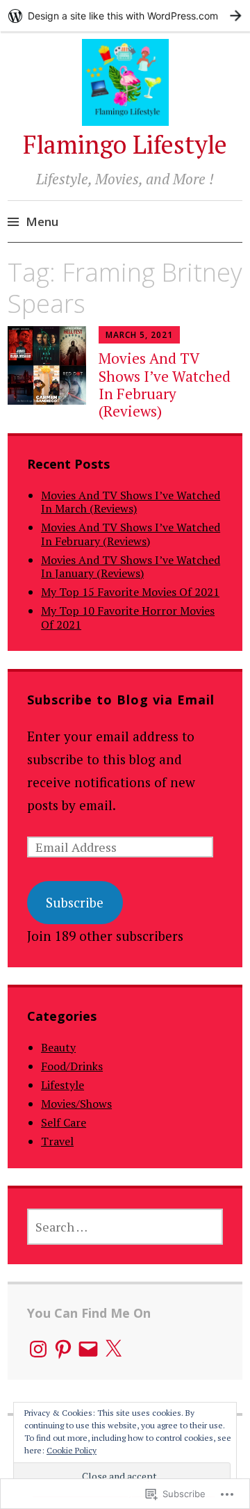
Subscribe (74, 902)
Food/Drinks (72, 1066)
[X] (113, 1349)
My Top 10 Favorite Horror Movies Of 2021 (128, 617)
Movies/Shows (76, 1103)
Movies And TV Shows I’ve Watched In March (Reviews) (130, 501)
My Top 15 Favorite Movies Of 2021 (130, 591)
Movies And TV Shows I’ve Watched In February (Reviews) (165, 384)
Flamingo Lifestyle (125, 144)
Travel (57, 1141)
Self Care (63, 1122)
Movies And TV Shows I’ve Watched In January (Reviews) (130, 566)
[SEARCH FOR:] (125, 1227)
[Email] (88, 1349)
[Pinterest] (63, 1349)
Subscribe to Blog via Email (121, 699)
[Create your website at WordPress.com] (125, 15)
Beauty (58, 1047)
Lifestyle (62, 1084)
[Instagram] (38, 1349)
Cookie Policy (72, 1450)
